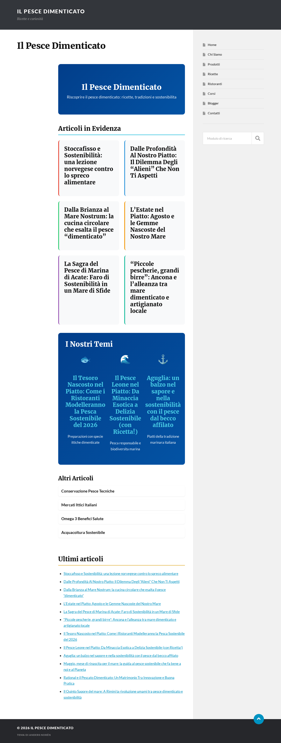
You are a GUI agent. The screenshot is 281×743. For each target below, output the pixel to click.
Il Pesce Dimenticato (51, 11)
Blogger (213, 103)
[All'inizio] (259, 719)
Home (212, 45)
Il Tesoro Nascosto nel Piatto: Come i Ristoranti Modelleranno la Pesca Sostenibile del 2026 (85, 401)
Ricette (213, 74)
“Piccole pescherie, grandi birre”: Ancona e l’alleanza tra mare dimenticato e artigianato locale (154, 287)
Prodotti (214, 64)
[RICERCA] (258, 138)
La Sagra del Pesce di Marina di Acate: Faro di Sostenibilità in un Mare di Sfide (87, 277)
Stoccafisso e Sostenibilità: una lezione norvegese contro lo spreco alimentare (88, 165)
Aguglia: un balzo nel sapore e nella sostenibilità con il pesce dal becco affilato (163, 401)
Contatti (214, 113)
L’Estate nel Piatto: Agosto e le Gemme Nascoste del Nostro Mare (152, 223)
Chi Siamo (215, 54)
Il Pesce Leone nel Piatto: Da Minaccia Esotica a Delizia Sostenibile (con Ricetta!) (125, 404)
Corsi (211, 93)
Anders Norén (40, 734)
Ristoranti (215, 84)
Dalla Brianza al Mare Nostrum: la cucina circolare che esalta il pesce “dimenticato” (89, 223)
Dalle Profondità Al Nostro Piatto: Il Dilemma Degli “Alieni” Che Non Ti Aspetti (154, 162)
